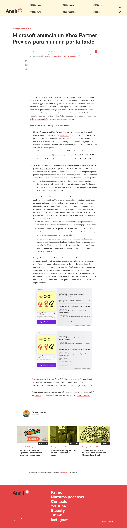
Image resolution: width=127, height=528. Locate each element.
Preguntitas (97, 5)
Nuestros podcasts (67, 496)
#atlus (32, 55)
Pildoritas (97, 12)
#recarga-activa (80, 55)
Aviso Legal (17, 519)
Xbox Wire (64, 135)
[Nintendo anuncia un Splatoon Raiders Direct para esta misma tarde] (32, 434)
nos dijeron (58, 279)
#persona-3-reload (64, 55)
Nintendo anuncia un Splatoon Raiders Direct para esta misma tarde (31, 452)
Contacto (59, 501)
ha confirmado (45, 168)
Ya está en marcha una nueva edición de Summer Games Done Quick (94, 452)
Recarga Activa (68, 5)
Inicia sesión (64, 472)
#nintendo (52, 55)
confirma (51, 261)
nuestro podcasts (83, 395)
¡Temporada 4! (36, 12)
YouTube (33, 110)
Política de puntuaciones (23, 521)
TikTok (56, 515)
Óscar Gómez (38, 52)
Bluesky (58, 510)
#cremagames (41, 55)
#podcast (57, 56)
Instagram (59, 519)
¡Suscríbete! (35, 5)
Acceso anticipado (69, 12)
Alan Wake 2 (60, 116)
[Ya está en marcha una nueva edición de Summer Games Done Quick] (94, 434)
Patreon (38, 395)
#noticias (48, 56)
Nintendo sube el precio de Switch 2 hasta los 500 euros (63, 452)
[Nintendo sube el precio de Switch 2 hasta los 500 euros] (63, 434)
